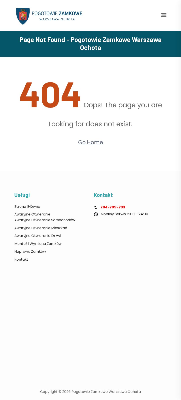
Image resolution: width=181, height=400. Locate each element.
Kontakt (21, 259)
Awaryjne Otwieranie (32, 214)
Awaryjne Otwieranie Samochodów (44, 220)
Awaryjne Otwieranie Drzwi (37, 235)
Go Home (90, 142)
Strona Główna (27, 206)
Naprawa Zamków (30, 251)
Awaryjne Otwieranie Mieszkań (40, 228)
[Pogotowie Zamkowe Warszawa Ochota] (50, 15)
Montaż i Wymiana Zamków (38, 243)
